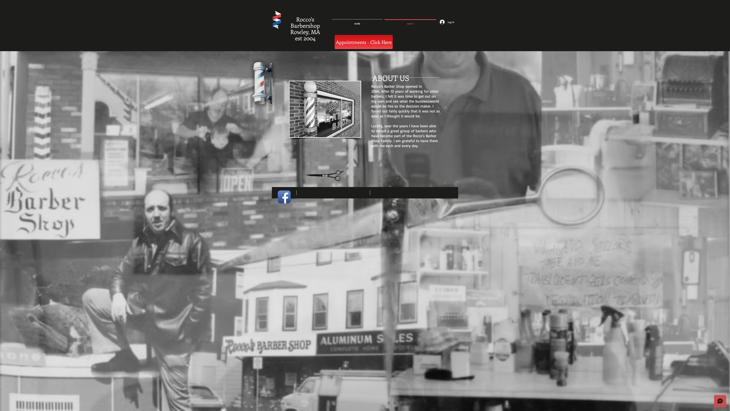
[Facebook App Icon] (284, 196)
